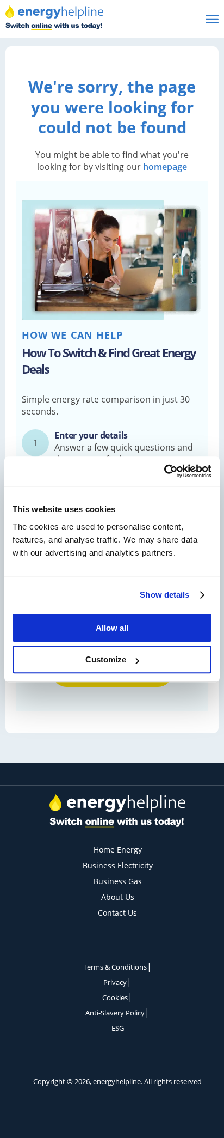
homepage (165, 167)
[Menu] (208, 19)
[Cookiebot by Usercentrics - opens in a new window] (163, 471)
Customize (105, 659)
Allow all (112, 627)
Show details (164, 594)
